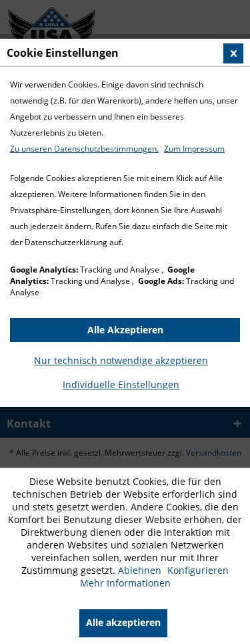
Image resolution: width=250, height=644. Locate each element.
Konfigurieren (198, 570)
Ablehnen (141, 570)
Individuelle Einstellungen (121, 384)
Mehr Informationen (125, 583)
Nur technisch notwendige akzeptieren (121, 360)
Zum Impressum (194, 148)
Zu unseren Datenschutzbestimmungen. (84, 148)
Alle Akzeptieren (125, 329)
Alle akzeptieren (123, 622)
